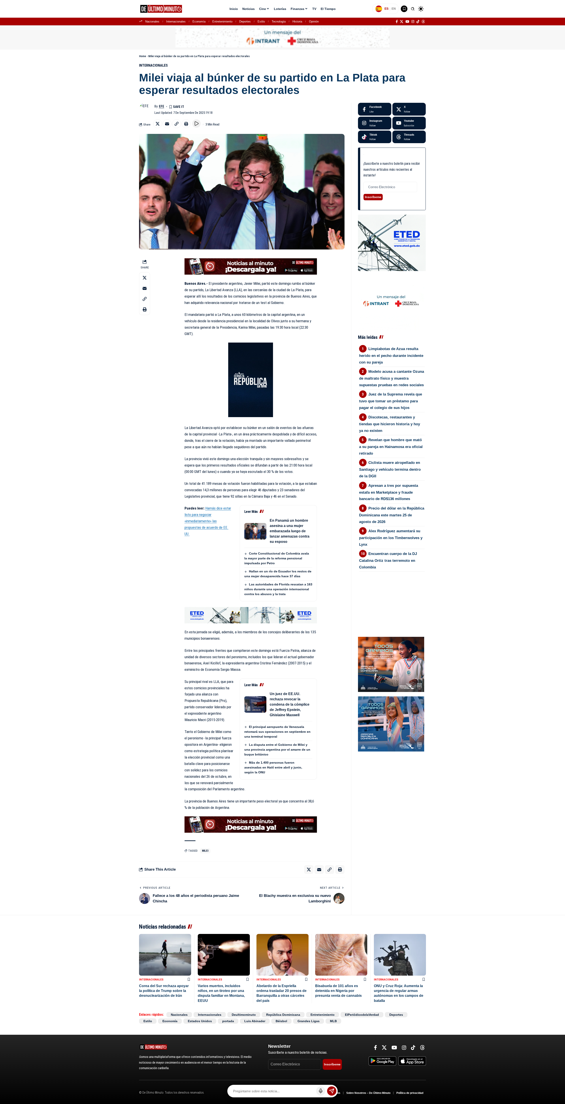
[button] (413, 9)
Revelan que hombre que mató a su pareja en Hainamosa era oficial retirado (391, 446)
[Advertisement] (392, 596)
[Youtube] (409, 123)
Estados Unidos (200, 1021)
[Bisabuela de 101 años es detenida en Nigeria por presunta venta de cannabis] (341, 955)
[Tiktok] (374, 137)
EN (394, 8)
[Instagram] (412, 21)
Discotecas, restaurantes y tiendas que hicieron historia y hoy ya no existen (389, 424)
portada (228, 1021)
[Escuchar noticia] (196, 123)
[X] (401, 21)
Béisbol (281, 1021)
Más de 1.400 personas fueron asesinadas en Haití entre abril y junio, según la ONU (273, 767)
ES (386, 8)
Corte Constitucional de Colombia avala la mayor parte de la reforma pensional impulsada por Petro (276, 558)
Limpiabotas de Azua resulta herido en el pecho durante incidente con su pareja (391, 355)
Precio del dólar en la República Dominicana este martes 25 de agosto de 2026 (391, 515)
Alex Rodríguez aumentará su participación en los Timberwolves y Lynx (390, 538)
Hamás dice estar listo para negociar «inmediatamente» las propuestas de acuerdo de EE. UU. (208, 521)
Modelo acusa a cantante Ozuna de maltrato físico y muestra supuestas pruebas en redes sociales (391, 378)
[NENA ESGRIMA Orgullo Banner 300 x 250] (391, 664)
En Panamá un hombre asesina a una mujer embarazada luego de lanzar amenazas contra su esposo (289, 531)
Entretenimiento (222, 21)
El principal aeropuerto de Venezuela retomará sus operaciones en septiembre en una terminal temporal (277, 731)
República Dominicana (283, 1014)
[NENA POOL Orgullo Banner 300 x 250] (391, 723)
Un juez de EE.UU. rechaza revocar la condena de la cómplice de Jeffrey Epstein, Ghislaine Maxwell (289, 704)
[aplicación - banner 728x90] (251, 266)
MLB (333, 1021)
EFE (161, 106)
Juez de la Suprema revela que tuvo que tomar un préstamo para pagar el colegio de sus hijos (390, 401)
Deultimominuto (244, 1014)
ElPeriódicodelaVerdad (362, 1014)
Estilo (261, 21)
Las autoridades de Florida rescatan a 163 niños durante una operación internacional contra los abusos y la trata (278, 589)
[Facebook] (397, 21)
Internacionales (176, 21)
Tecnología (279, 21)
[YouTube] (407, 21)
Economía (198, 21)
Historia (297, 21)
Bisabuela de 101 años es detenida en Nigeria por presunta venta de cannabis (338, 991)
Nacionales (152, 21)
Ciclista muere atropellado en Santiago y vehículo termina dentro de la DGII (390, 469)
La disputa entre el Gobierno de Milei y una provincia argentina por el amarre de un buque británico (277, 749)
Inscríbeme (373, 197)
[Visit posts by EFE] (145, 109)
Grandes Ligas (309, 1021)
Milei (205, 850)
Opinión (314, 21)
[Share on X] (157, 123)
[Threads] (423, 21)
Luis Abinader (254, 1021)
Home (142, 56)
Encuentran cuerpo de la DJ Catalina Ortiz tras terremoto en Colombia (388, 560)
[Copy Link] (176, 123)
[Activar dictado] (320, 1091)
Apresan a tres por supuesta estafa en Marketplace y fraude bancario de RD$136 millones (388, 492)
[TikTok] (417, 21)
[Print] (186, 123)
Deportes (245, 21)
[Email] (167, 123)
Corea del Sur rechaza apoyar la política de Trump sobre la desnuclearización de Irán (164, 991)
